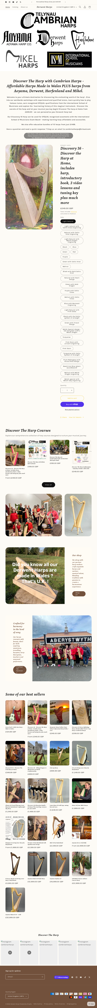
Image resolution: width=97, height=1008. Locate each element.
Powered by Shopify (26, 1004)
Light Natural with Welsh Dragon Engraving (72, 240)
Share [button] (64, 417)
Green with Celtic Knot (72, 262)
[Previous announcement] (32, 2)
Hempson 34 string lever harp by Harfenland (15, 843)
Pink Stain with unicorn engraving (72, 342)
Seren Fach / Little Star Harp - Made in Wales (14, 728)
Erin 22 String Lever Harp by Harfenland (80, 768)
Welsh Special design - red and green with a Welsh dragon (72, 330)
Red (74, 252)
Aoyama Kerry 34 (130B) (79, 843)
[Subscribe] (42, 976)
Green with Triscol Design (72, 323)
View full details (75, 417)
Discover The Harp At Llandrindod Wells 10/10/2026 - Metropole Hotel (59, 459)
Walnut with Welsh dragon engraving (71, 373)
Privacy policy (48, 1004)
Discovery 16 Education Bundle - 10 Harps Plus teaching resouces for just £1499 (37, 807)
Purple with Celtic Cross (72, 291)
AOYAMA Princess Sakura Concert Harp (79, 879)
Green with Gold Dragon (72, 285)
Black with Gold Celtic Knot (72, 272)
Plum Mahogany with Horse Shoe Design (71, 360)
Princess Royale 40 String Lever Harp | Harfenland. (14, 879)
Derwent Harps (15, 1004)
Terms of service (60, 1004)
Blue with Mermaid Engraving (72, 304)
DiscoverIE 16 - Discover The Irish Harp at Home (13, 768)
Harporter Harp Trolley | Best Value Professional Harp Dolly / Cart (59, 729)
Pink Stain (67, 348)
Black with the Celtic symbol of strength (72, 317)
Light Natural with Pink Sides (72, 310)
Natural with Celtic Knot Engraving (72, 233)
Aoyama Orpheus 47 (55, 878)
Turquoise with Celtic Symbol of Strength (71, 354)
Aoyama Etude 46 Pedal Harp (36, 878)
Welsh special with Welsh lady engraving (71, 379)
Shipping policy (72, 1004)
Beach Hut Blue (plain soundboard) (72, 367)
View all (48, 485)
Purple (65, 257)
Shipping (74, 211)
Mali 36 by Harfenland (56, 843)
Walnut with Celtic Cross (72, 298)
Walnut (65, 266)
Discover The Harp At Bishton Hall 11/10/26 (36, 462)
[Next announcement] (65, 2)
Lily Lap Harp (54, 768)
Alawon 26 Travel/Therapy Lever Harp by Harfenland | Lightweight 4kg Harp (15, 807)
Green (65, 252)
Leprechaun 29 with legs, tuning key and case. (59, 806)
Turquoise (66, 337)
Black (65, 247)
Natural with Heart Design (71, 278)
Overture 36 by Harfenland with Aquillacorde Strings (37, 843)
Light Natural (68, 221)
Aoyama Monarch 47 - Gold (13, 914)
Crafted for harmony (19, 670)
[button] (80, 7)
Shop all (77, 594)
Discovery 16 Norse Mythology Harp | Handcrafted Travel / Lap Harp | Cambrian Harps (81, 729)
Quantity (63, 385)
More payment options (72, 409)
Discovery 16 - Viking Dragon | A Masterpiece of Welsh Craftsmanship (37, 769)
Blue (74, 247)
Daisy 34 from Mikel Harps (80, 805)
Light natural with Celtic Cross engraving (72, 227)
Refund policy (38, 1004)
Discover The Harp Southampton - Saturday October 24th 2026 (81, 467)
